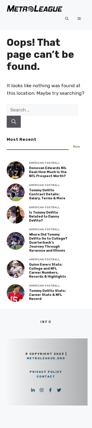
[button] (67, 18)
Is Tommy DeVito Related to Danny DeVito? (44, 216)
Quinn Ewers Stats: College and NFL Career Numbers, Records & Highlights (47, 270)
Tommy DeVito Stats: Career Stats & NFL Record (47, 295)
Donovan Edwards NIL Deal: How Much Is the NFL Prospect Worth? (48, 172)
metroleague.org (46, 358)
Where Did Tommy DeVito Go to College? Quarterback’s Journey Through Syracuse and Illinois (48, 242)
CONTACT (46, 376)
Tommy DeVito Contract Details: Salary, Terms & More (47, 194)
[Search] (14, 122)
